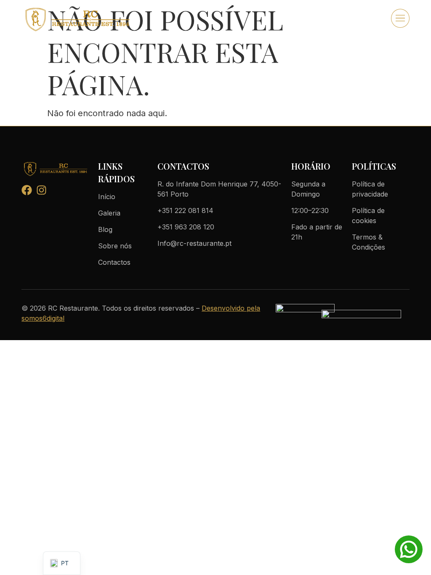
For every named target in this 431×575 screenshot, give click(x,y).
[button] (400, 18)
